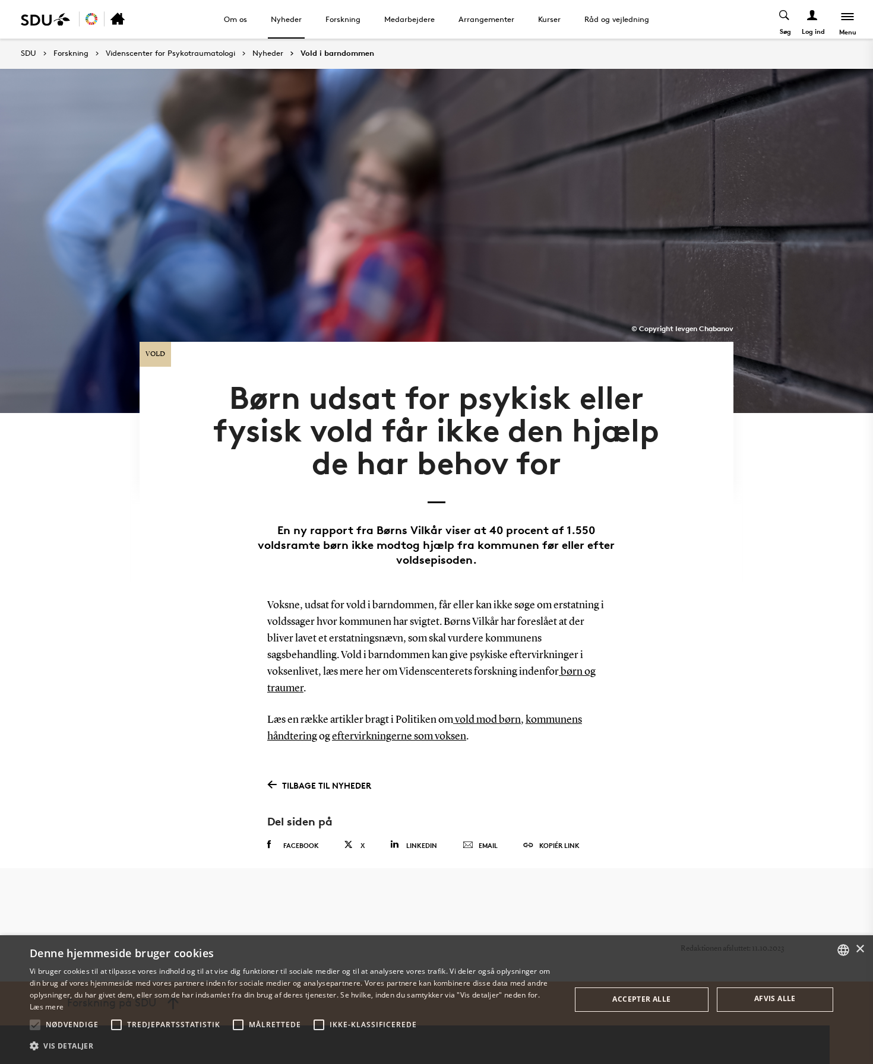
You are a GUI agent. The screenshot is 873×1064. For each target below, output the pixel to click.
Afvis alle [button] (775, 998)
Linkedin (421, 845)
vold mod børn (487, 719)
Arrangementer (486, 19)
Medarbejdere (409, 19)
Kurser (549, 19)
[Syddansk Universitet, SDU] (45, 19)
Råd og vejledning (616, 19)
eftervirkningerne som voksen (399, 736)
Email (488, 845)
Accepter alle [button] (641, 999)
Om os (235, 19)
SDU (28, 53)
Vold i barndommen (337, 53)
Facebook (301, 845)
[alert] (436, 999)
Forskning (342, 19)
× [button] (859, 949)
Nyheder (286, 19)
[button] (35, 1025)
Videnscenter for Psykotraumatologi (170, 53)
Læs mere (47, 1007)
